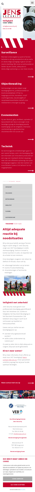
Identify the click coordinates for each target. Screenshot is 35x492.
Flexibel (8, 211)
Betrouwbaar (9, 199)
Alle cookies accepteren (18, 485)
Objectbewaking (11, 83)
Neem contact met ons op (10, 383)
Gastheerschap (10, 217)
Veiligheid (8, 193)
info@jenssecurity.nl (9, 26)
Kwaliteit (8, 205)
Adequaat (8, 187)
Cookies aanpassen (17, 479)
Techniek (7, 146)
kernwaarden (12, 181)
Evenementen (9, 115)
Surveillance (9, 52)
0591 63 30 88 (7, 29)
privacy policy (22, 489)
